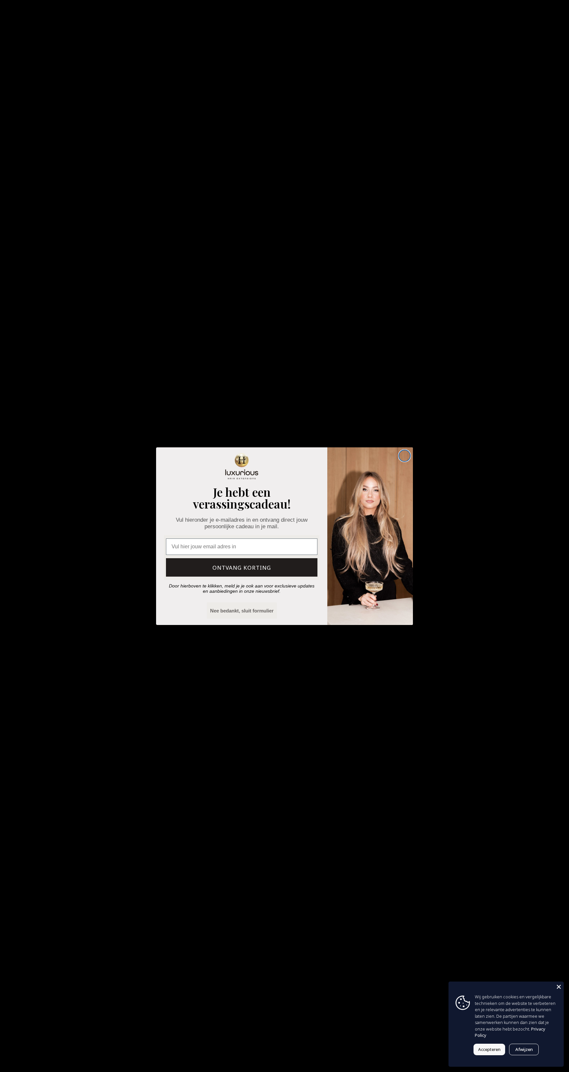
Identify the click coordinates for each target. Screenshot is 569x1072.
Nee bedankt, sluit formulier (242, 610)
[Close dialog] (404, 455)
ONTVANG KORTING (241, 567)
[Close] (558, 986)
